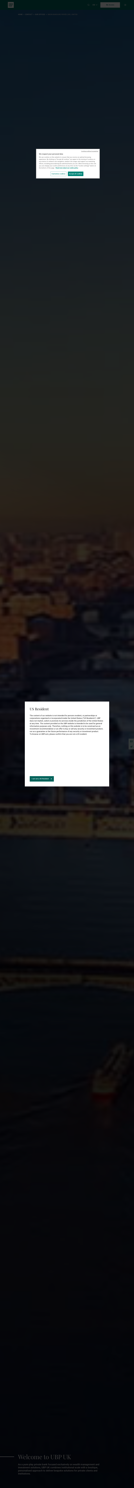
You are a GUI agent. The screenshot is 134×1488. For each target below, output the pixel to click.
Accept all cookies (75, 174)
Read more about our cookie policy (67, 168)
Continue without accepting (89, 151)
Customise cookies (58, 174)
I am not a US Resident (40, 779)
